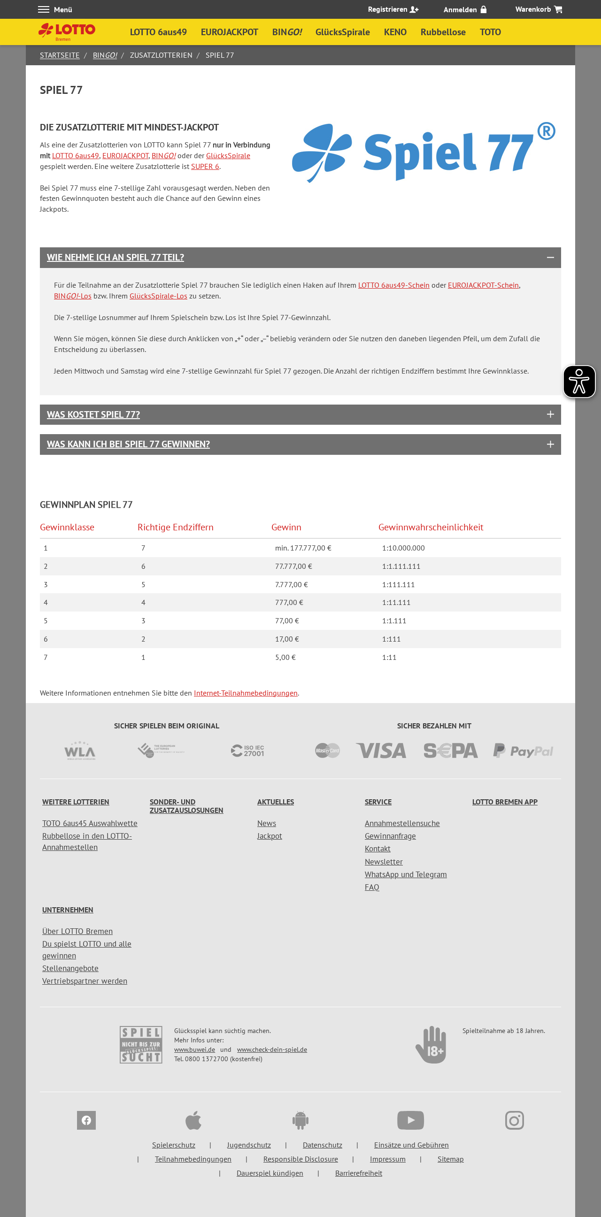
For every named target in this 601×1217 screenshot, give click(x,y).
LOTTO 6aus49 (75, 155)
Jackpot (269, 836)
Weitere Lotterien (75, 801)
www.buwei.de (194, 1049)
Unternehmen (67, 909)
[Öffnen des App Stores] (193, 1122)
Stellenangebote (70, 968)
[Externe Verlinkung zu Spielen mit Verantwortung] (142, 1049)
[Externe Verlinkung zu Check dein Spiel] (431, 1049)
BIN (105, 55)
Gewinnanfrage (390, 836)
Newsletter (384, 862)
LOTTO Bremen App (505, 801)
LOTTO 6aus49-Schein (394, 285)
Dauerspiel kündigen (270, 1173)
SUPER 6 (205, 166)
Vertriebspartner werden (84, 981)
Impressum (388, 1158)
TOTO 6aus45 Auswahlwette (90, 823)
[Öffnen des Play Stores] (300, 1122)
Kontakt (378, 848)
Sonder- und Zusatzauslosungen (186, 806)
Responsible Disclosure (300, 1158)
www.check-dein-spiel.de (272, 1049)
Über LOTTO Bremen (77, 931)
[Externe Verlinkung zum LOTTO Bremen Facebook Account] (86, 1122)
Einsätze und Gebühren (411, 1144)
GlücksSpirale (228, 155)
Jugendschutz (249, 1144)
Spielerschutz (173, 1144)
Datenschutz (322, 1144)
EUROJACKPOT (125, 155)
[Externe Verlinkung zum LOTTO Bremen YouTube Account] (407, 1122)
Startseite (60, 55)
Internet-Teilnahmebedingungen (246, 692)
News (266, 823)
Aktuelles (275, 801)
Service (378, 801)
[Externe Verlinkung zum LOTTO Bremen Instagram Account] (514, 1122)
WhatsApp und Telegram (406, 874)
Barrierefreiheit (358, 1173)
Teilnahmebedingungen (193, 1158)
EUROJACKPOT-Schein (483, 285)
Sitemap (451, 1158)
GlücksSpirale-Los (158, 295)
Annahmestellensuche (402, 823)
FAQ (372, 887)
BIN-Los (73, 295)
